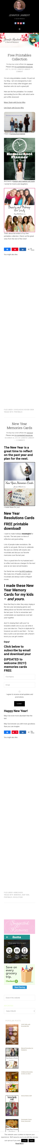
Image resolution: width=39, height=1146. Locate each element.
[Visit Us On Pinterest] (18, 24)
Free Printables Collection (19, 57)
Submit (19, 704)
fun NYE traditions (25, 571)
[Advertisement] (19, 332)
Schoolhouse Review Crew (24, 410)
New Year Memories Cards (19, 425)
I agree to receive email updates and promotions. (19, 695)
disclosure (30, 64)
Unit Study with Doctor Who (14, 108)
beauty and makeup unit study (24, 181)
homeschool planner (17, 134)
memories (17, 895)
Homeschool (18, 892)
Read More (19, 1143)
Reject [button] (31, 1140)
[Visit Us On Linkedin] (23, 24)
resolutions (18, 897)
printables (18, 412)
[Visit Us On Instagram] (21, 24)
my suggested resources (23, 67)
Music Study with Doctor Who (14, 102)
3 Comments (20, 440)
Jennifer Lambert (19, 15)
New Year (25, 895)
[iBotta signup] (17, 963)
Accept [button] (24, 1140)
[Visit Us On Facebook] (15, 24)
